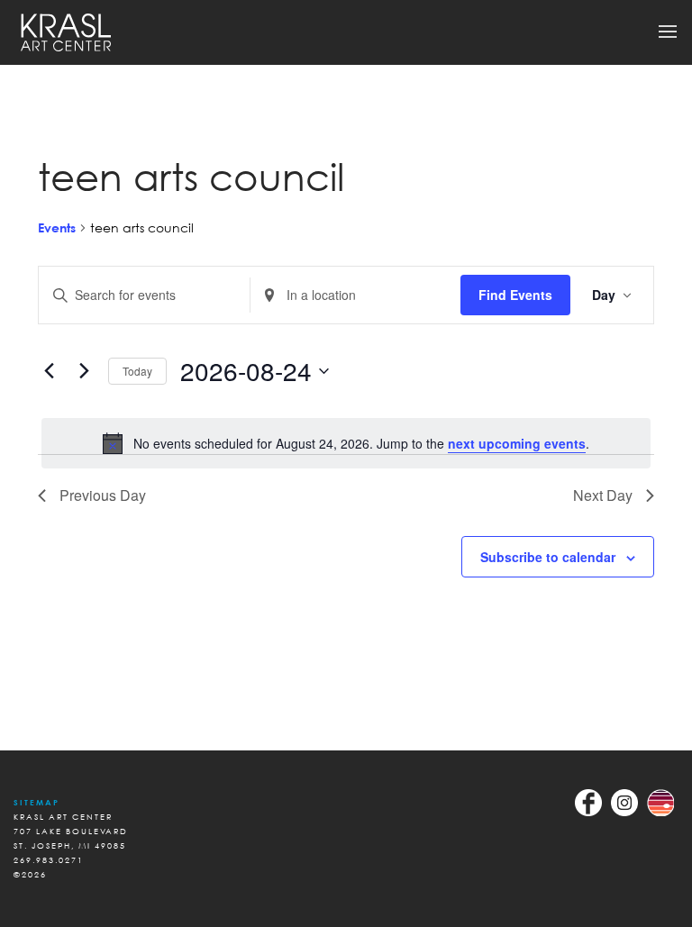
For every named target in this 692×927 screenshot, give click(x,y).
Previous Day (102, 495)
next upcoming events (517, 443)
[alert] (346, 443)
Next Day (603, 495)
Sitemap (36, 802)
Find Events (515, 295)
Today (137, 370)
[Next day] (84, 371)
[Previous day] (48, 371)
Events (57, 227)
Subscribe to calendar (547, 557)
